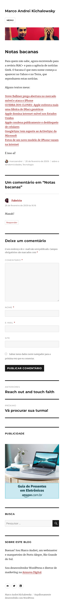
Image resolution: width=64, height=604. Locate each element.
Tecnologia (28, 164)
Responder (11, 222)
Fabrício (16, 200)
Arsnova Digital (31, 572)
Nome (9, 307)
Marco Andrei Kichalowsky (30, 11)
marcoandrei (16, 161)
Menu (10, 20)
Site (7, 338)
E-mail (10, 322)
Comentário (14, 260)
